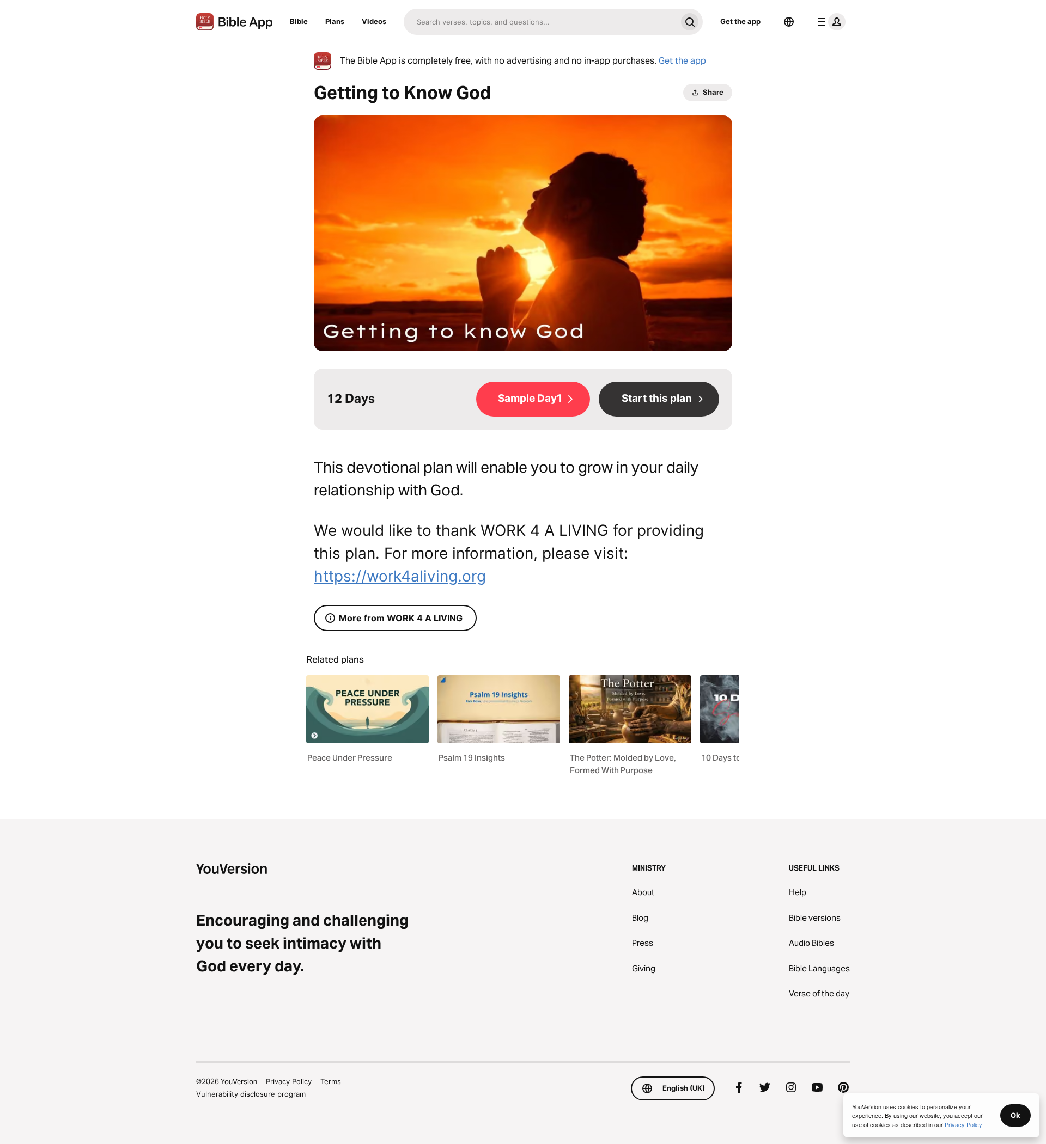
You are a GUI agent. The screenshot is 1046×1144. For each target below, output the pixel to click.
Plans (334, 21)
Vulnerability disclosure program (251, 1094)
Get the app (740, 21)
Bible (299, 21)
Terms (330, 1081)
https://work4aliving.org (400, 576)
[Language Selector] (789, 22)
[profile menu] (829, 22)
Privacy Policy (289, 1081)
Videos (374, 21)
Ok (1015, 1115)
